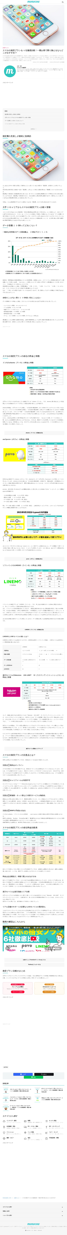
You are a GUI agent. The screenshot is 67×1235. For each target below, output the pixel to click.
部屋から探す (6, 1211)
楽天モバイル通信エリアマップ (34, 748)
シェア (24, 1074)
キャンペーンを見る (17, 991)
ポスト (45, 1074)
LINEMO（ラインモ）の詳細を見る (34, 629)
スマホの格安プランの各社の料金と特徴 (15, 123)
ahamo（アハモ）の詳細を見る (34, 432)
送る (34, 1077)
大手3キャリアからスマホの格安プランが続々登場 (18, 117)
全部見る (33, 129)
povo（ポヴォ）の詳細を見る (34, 559)
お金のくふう (6, 47)
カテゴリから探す (7, 1207)
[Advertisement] (18, 94)
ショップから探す (7, 1215)
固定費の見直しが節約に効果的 (12, 114)
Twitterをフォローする (34, 964)
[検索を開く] (62, 2)
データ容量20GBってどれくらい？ (14, 120)
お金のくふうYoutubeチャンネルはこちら (34, 959)
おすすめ (6, 1067)
